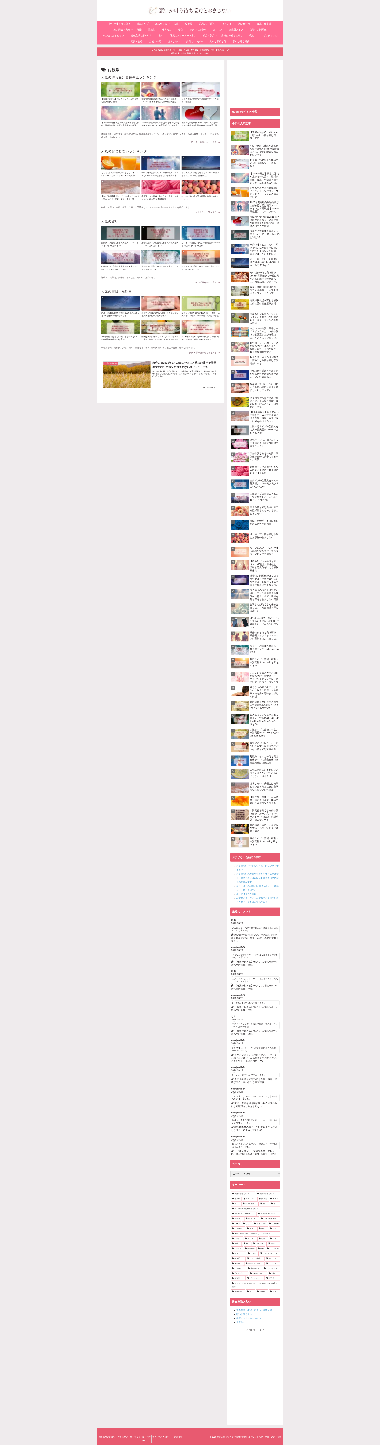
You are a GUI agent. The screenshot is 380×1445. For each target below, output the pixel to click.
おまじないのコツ (107, 1437)
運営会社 (178, 1437)
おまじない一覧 (125, 1437)
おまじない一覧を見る (206, 212)
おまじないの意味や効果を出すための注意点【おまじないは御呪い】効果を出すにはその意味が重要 (257, 878)
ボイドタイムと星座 (246, 894)
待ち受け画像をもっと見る (204, 142)
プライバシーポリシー (142, 1439)
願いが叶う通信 (244, 1314)
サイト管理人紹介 (160, 1437)
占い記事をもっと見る (206, 282)
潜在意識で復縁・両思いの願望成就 (254, 1310)
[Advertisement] (255, 83)
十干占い (240, 1322)
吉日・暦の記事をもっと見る (203, 352)
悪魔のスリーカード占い (248, 1318)
